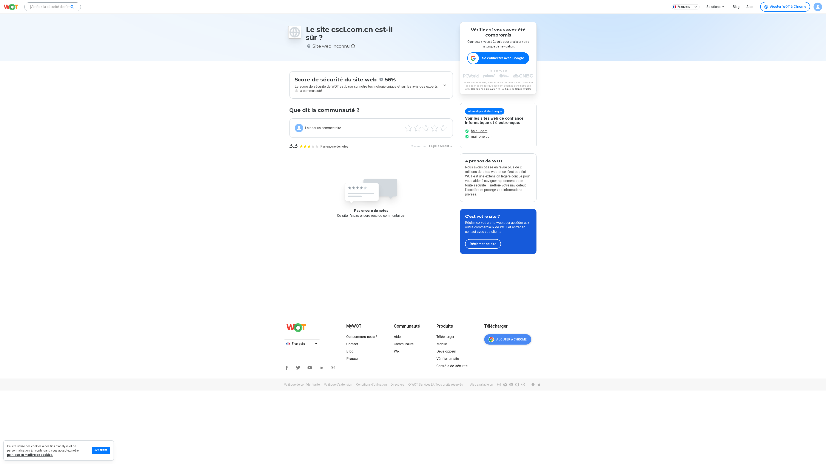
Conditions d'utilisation (484, 89)
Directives (397, 384)
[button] (716, 7)
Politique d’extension (338, 384)
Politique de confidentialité (302, 384)
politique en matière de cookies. (30, 454)
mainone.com (482, 136)
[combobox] (53, 7)
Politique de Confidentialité (516, 89)
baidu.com (479, 131)
